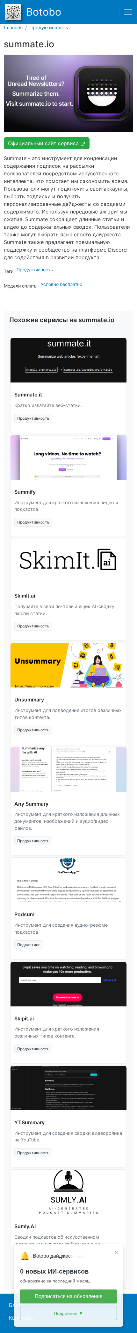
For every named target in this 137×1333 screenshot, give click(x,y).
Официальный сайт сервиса (44, 143)
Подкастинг (28, 944)
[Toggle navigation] (128, 12)
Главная (13, 27)
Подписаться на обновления (69, 1296)
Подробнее (68, 1313)
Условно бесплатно (61, 284)
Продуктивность (48, 27)
